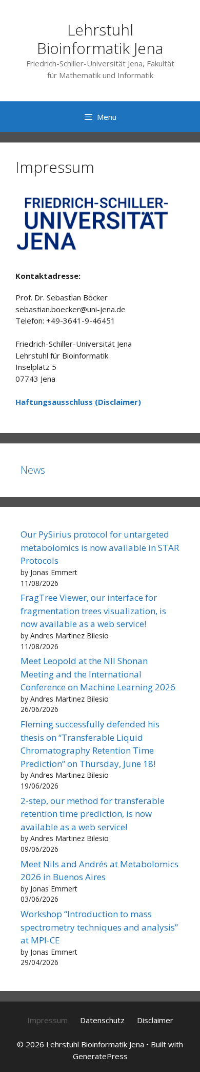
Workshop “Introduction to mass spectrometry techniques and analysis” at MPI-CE (99, 927)
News (33, 470)
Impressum (47, 1020)
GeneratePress (100, 1056)
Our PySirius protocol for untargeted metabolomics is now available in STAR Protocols (100, 547)
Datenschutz (102, 1020)
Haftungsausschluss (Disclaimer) (78, 402)
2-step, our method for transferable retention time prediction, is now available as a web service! (93, 814)
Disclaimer (155, 1020)
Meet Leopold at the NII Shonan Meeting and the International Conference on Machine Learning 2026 (98, 674)
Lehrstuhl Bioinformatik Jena (100, 39)
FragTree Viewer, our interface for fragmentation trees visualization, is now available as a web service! (93, 611)
